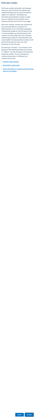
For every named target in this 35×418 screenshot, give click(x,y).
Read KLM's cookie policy (11, 65)
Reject (20, 415)
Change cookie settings (11, 62)
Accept (29, 415)
